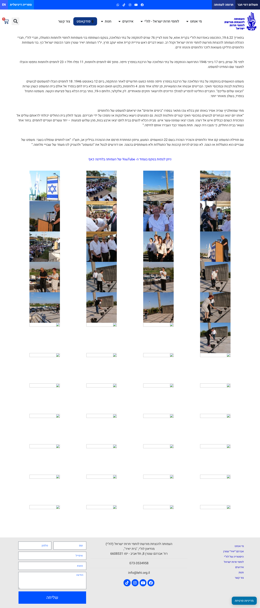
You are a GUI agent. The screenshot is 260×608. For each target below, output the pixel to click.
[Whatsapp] (117, 4)
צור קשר (239, 578)
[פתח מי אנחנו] (187, 21)
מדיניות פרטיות (244, 600)
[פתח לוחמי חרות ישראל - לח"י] (141, 21)
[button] (15, 21)
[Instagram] (129, 4)
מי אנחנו (239, 546)
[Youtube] (136, 4)
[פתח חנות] (102, 21)
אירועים (239, 567)
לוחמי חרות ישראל (234, 562)
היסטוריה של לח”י (234, 557)
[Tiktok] (123, 4)
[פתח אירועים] (119, 21)
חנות (241, 572)
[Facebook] (142, 4)
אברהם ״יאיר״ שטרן (233, 551)
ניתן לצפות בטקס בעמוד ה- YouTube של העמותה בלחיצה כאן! (130, 159)
